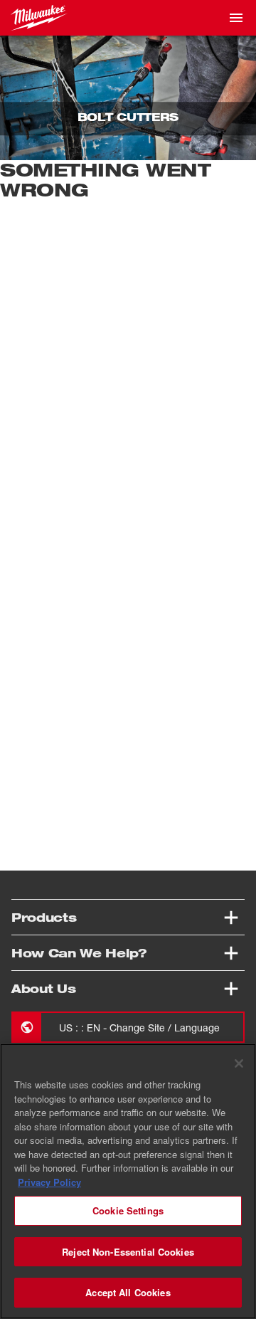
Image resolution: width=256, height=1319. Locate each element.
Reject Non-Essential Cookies (128, 1251)
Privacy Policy (49, 1182)
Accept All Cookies (127, 1292)
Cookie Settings (128, 1210)
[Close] (239, 1063)
